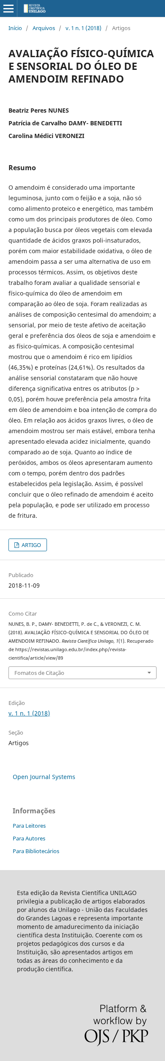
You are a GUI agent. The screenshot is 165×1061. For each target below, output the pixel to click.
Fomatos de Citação (39, 673)
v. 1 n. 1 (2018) (84, 28)
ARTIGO (30, 545)
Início (15, 28)
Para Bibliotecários (36, 851)
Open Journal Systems (44, 777)
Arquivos (44, 28)
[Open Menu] (8, 8)
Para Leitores (29, 825)
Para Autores (29, 838)
